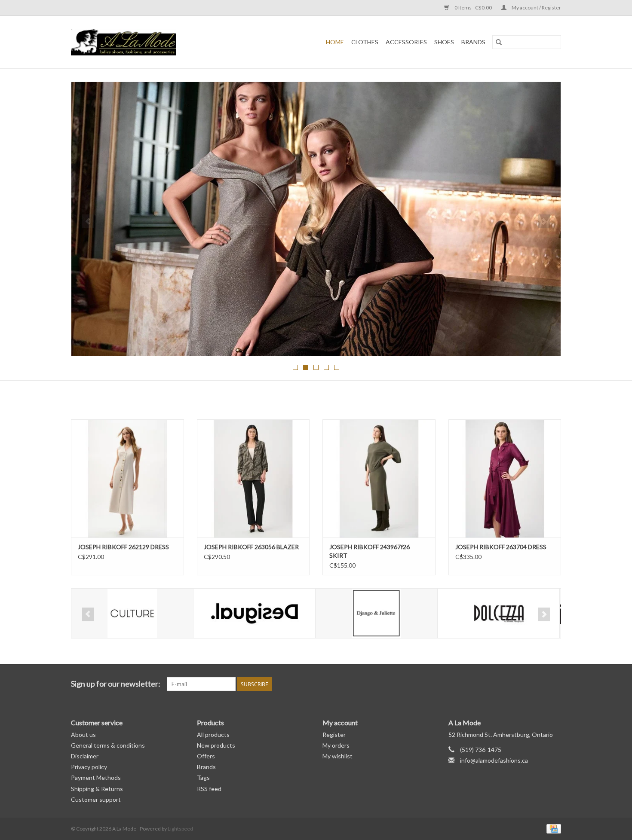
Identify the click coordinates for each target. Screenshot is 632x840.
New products (216, 745)
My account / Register (536, 7)
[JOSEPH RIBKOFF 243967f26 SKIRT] (379, 478)
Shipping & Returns (97, 788)
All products (213, 734)
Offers (206, 756)
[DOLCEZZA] (376, 613)
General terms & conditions (108, 745)
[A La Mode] (146, 42)
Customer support (96, 799)
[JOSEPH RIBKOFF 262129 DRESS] (127, 478)
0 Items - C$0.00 (473, 7)
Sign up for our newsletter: (115, 683)
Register (334, 734)
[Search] (498, 42)
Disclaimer (84, 756)
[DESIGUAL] (132, 613)
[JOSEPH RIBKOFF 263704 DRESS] (504, 478)
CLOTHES (364, 42)
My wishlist (337, 756)
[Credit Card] (552, 828)
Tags (203, 777)
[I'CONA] (498, 613)
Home (335, 42)
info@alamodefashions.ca (494, 760)
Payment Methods (96, 777)
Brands (473, 42)
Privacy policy (89, 766)
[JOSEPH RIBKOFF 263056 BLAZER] (253, 478)
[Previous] (88, 221)
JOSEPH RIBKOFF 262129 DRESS (123, 546)
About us (83, 734)
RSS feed (209, 788)
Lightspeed (180, 828)
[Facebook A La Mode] (539, 684)
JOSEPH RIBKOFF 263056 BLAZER (251, 546)
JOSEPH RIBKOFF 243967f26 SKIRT (369, 551)
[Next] (544, 221)
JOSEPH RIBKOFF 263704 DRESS (500, 546)
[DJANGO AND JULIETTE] (254, 613)
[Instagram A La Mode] (554, 684)
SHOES (444, 42)
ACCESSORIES (406, 42)
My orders (336, 745)
